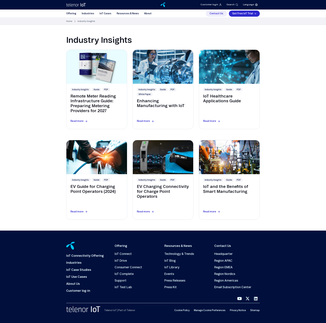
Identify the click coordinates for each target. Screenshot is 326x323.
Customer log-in (78, 290)
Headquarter (223, 254)
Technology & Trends (179, 254)
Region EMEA (223, 267)
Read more (77, 121)
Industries (88, 13)
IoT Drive (121, 260)
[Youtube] (239, 298)
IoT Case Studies (78, 270)
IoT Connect (123, 254)
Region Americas (226, 280)
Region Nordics (224, 274)
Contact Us (216, 13)
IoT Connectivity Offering (85, 255)
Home (69, 21)
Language (248, 5)
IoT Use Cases (76, 276)
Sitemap (255, 310)
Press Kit (170, 287)
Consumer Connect (128, 267)
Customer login (209, 5)
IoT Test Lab (123, 287)
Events (169, 274)
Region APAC (223, 260)
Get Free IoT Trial (242, 13)
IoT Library (171, 267)
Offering (71, 13)
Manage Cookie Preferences (209, 310)
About (148, 13)
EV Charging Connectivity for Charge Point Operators (163, 192)
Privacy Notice (238, 310)
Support (120, 280)
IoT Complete (124, 274)
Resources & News (128, 13)
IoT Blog (170, 260)
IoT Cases (105, 13)
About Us (73, 283)
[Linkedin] (256, 298)
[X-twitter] (247, 298)
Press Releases (174, 280)
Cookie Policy (181, 310)
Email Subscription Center (232, 287)
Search (230, 5)
